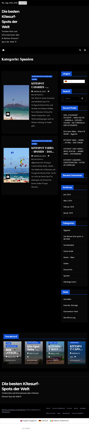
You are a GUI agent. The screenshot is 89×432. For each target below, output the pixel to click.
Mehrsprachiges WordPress (10, 428)
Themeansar (6, 412)
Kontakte (83, 408)
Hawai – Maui (69, 257)
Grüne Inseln (68, 251)
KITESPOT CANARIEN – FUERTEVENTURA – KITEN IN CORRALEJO (74, 163)
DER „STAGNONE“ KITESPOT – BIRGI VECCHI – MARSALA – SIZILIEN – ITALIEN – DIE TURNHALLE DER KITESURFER (74, 120)
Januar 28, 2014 (40, 91)
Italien (66, 263)
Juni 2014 (67, 194)
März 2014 (68, 200)
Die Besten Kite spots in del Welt (42, 76)
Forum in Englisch (77, 413)
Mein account (50, 413)
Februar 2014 (69, 206)
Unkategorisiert (70, 282)
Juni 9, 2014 (12, 357)
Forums (69, 408)
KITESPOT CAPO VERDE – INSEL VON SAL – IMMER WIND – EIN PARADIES (74, 151)
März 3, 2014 (55, 353)
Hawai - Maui (53, 343)
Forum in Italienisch (58, 408)
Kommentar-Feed (71, 311)
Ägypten (67, 230)
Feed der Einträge (71, 305)
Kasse (76, 408)
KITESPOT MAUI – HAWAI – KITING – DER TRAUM (74, 141)
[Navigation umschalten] (85, 50)
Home (48, 408)
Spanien (34, 79)
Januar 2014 (68, 213)
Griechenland (69, 245)
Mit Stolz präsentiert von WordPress (14, 410)
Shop (58, 413)
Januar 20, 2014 (40, 156)
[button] (80, 50)
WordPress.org (70, 317)
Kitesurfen (68, 269)
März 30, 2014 (34, 353)
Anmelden (67, 299)
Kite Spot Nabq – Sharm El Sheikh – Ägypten (74, 133)
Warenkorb (66, 413)
